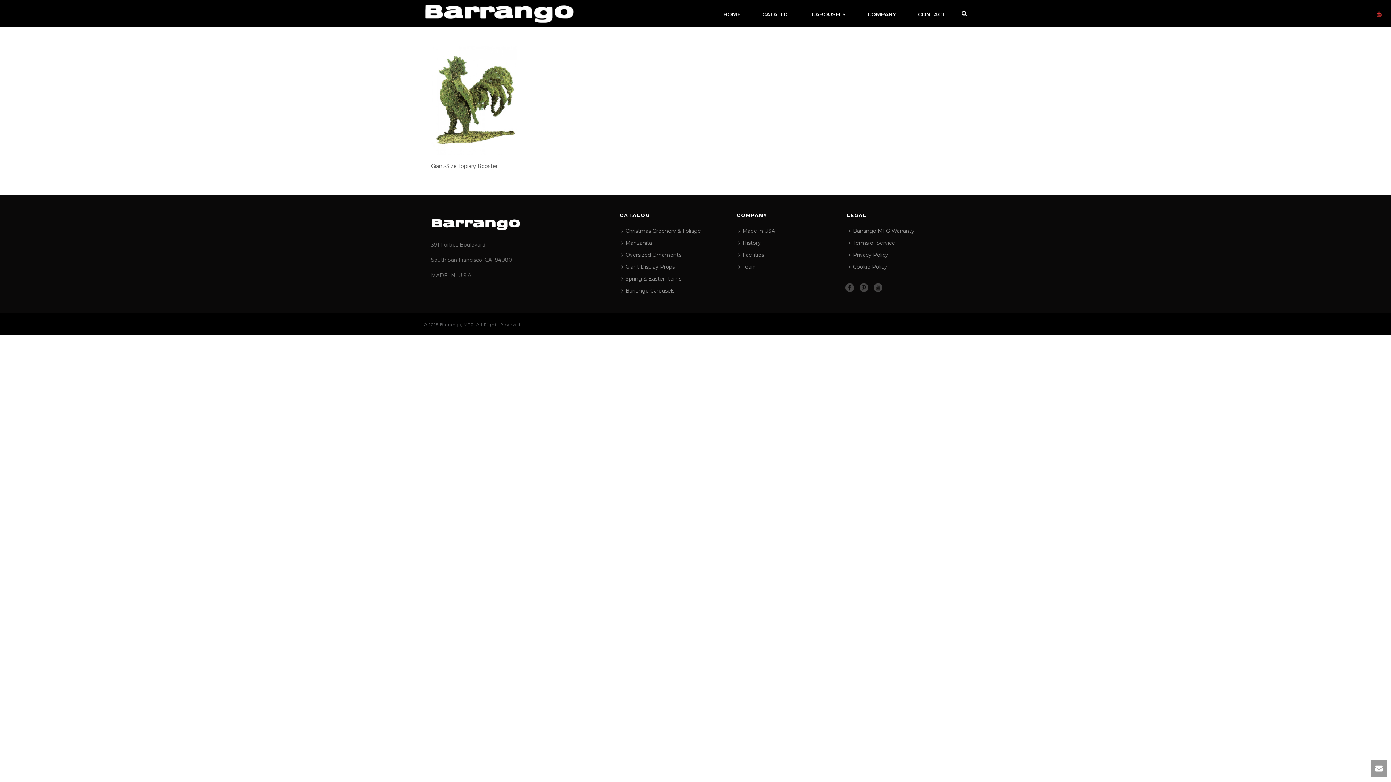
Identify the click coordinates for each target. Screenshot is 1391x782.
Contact (932, 14)
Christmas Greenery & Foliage (663, 231)
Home (731, 14)
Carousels (828, 14)
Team (750, 267)
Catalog (776, 14)
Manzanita (639, 243)
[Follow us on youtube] (878, 288)
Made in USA (759, 231)
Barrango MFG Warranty (883, 231)
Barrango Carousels (650, 290)
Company (882, 14)
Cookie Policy (870, 267)
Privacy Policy (870, 255)
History (752, 243)
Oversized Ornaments (653, 255)
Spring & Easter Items (653, 279)
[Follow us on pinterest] (864, 288)
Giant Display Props (650, 267)
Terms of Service (874, 243)
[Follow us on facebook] (849, 288)
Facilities (753, 255)
